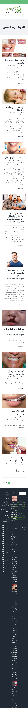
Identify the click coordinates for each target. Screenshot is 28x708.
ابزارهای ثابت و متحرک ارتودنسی (14, 62)
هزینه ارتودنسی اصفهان (19, 519)
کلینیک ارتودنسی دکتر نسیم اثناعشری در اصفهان (22, 528)
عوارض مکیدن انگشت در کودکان (14, 109)
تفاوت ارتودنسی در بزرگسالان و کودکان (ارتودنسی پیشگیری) (15, 216)
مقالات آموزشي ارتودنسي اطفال (18, 65)
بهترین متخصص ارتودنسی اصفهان (17, 504)
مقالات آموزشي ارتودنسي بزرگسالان (18, 278)
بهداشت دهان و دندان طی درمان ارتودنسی (14, 159)
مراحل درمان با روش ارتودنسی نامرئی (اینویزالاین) (15, 273)
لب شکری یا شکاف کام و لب (14, 330)
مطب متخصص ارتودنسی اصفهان (17, 517)
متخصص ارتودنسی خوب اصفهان (17, 512)
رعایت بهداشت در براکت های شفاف (16, 459)
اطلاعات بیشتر (20, 83)
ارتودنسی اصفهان (21, 501)
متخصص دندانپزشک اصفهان (19, 515)
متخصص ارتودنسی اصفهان (19, 508)
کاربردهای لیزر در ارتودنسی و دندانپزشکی (17, 414)
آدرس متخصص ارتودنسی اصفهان (17, 499)
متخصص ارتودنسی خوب (19, 510)
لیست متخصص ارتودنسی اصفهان (17, 506)
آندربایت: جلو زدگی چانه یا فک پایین (15, 373)
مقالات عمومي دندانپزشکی (12, 67)
